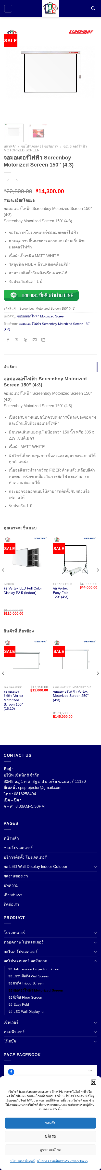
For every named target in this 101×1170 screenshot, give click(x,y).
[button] (93, 1082)
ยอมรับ (50, 1123)
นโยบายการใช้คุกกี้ (22, 1161)
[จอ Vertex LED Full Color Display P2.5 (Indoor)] (26, 558)
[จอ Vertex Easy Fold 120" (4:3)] (75, 558)
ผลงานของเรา (16, 876)
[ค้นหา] (93, 9)
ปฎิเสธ (50, 1136)
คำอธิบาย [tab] (11, 367)
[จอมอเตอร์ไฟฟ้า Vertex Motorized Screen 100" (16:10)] (26, 661)
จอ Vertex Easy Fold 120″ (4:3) (60, 593)
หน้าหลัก (10, 146)
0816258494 (25, 794)
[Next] (89, 73)
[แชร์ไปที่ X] (17, 340)
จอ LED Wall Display (24, 1011)
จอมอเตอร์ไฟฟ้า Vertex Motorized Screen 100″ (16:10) (13, 700)
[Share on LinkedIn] (43, 340)
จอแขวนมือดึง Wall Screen (28, 976)
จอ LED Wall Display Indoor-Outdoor (35, 867)
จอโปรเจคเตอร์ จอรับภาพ (39, 146)
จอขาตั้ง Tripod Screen (26, 983)
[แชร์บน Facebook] (8, 340)
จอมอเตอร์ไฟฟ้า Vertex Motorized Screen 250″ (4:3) (70, 696)
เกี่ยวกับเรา (13, 895)
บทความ (11, 885)
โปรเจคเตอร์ (14, 933)
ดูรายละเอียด (50, 1150)
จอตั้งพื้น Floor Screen (25, 997)
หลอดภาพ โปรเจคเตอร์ (24, 942)
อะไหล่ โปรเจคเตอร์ (21, 952)
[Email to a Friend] (35, 340)
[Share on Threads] (26, 340)
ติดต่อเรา (11, 904)
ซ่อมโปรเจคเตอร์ (18, 848)
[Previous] (11, 73)
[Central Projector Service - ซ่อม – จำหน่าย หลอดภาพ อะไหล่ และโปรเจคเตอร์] (50, 8)
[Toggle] (95, 867)
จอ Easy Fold (18, 1004)
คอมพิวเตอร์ (14, 1032)
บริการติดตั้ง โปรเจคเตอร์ (25, 857)
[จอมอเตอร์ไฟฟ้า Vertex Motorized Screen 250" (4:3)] (75, 661)
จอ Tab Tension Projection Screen (34, 969)
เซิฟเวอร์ (11, 1022)
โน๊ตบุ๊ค (10, 1041)
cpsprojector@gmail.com (39, 788)
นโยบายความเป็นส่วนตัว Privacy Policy (62, 1161)
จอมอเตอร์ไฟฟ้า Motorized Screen (41, 316)
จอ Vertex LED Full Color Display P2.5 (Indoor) (23, 591)
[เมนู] (8, 8)
